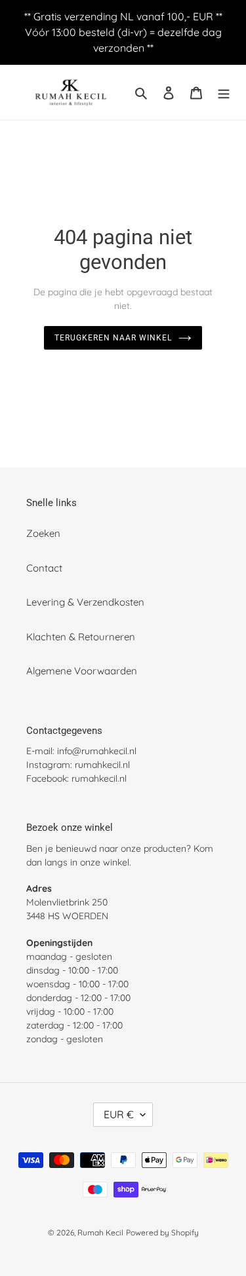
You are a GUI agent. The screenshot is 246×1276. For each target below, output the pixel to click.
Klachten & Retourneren (80, 636)
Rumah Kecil (100, 1232)
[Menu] (223, 93)
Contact (44, 568)
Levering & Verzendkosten (85, 602)
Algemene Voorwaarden (81, 671)
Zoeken (43, 533)
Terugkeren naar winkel (112, 337)
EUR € (119, 1114)
